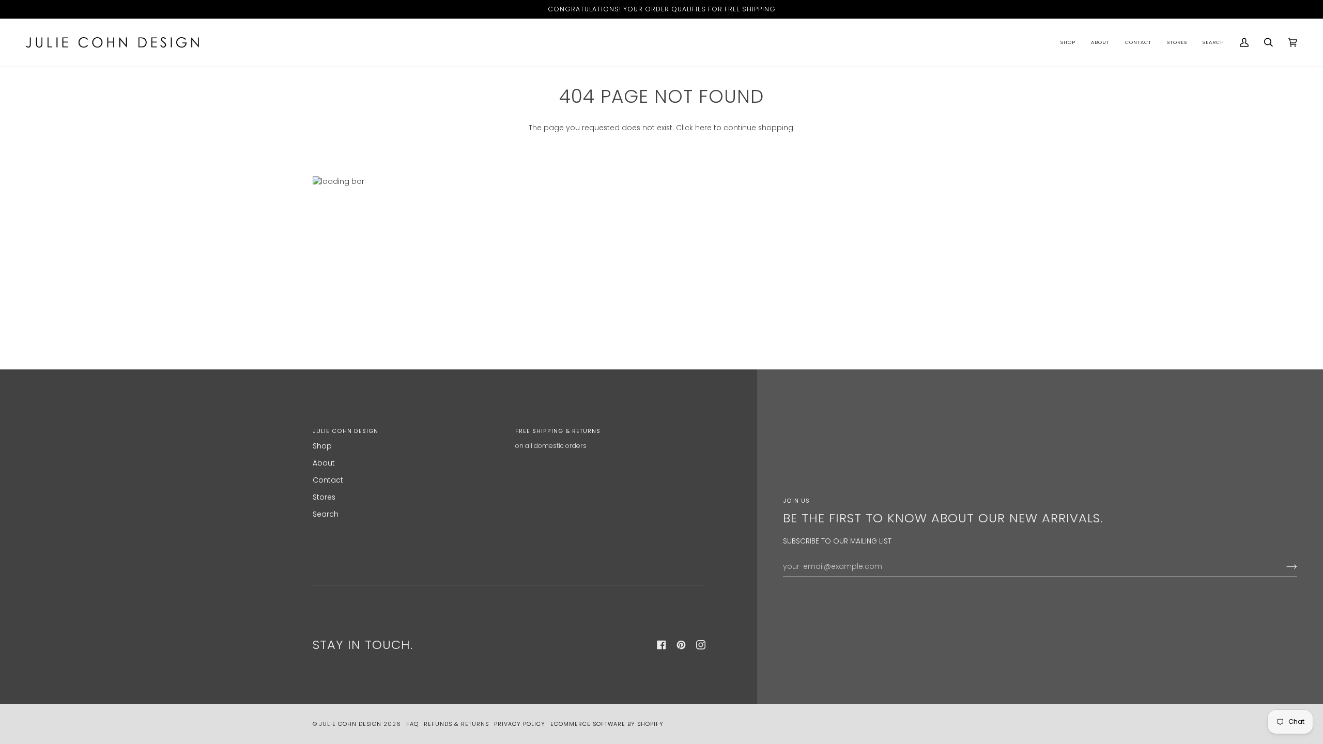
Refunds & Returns (456, 724)
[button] (1068, 42)
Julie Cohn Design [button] (345, 431)
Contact (328, 480)
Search (326, 514)
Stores (324, 497)
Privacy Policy (519, 724)
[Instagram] (700, 644)
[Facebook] (661, 644)
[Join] (1283, 567)
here (703, 128)
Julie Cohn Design (350, 724)
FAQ (412, 724)
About (324, 463)
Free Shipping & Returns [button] (558, 431)
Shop (322, 446)
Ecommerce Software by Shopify (607, 724)
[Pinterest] (681, 644)
